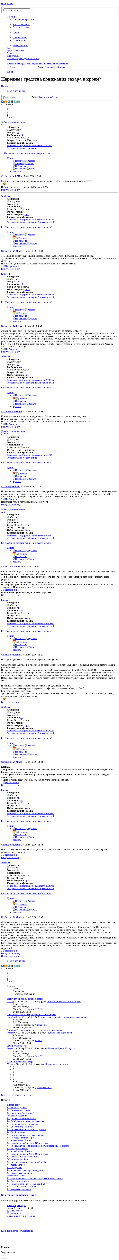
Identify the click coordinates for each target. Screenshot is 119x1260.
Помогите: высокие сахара (20, 1061)
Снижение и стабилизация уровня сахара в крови (31, 1014)
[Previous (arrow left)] (2, 1258)
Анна (4, 512)
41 (21, 206)
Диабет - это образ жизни (60, 1032)
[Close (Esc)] (2, 1255)
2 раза (27, 289)
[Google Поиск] (32, 10)
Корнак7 (5, 600)
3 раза (27, 618)
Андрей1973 (41, 1025)
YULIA (10, 1001)
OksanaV (11, 1032)
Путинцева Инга (43, 1087)
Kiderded (5, 274)
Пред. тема (6, 956)
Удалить (17, 171)
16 (21, 284)
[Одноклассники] (5, 102)
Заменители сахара (16, 1045)
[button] (9, 117)
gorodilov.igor (13, 1017)
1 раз (27, 214)
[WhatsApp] (18, 102)
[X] (12, 102)
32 (21, 610)
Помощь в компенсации (57, 1064)
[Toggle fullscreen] (5, 1255)
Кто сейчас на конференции (18, 1194)
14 (21, 135)
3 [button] (7, 114)
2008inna (5, 196)
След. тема (17, 956)
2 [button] (7, 112)
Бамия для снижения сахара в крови (25, 999)
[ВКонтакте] (2, 102)
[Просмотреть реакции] (4, 184)
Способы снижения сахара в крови (64, 1001)
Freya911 (11, 1048)
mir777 (4, 124)
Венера (38, 1040)
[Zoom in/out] (8, 1255)
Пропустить (7, 3)
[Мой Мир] (9, 102)
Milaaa (10, 1064)
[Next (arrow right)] (5, 1258)
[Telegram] (15, 102)
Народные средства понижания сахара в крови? (28, 153)
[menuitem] (21, 24)
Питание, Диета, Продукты (61, 1048)
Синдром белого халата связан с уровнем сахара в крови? (35, 1030)
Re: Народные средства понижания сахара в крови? (26, 227)
